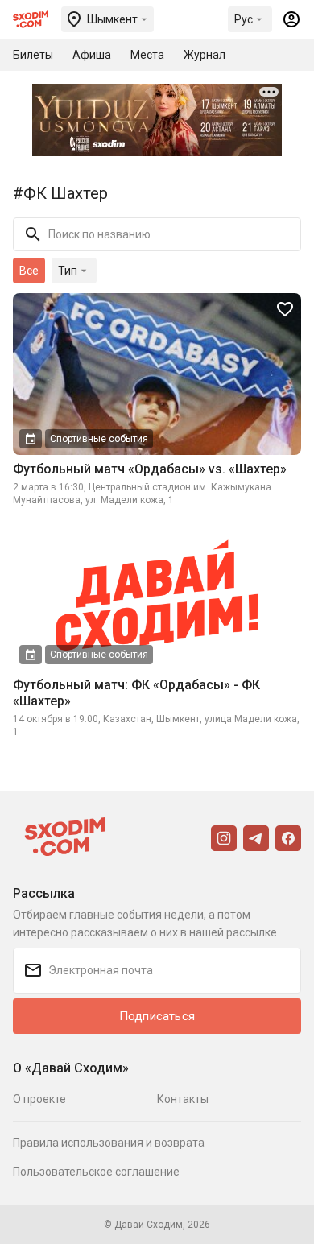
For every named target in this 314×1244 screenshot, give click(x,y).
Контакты (183, 1099)
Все (29, 270)
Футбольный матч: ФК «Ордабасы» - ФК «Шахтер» (136, 693)
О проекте (39, 1099)
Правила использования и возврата (109, 1142)
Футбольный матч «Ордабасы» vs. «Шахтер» (150, 469)
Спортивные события (99, 438)
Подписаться (157, 1016)
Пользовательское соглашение (96, 1171)
